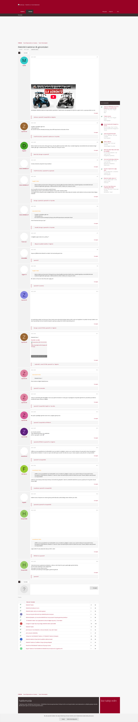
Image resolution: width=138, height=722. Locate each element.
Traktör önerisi (107, 116)
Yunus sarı (24, 241)
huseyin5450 (24, 519)
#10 (97, 291)
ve (39, 285)
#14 (97, 412)
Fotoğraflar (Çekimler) (109, 155)
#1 (97, 57)
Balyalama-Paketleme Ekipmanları (109, 164)
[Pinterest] (110, 705)
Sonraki (25, 53)
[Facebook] (102, 705)
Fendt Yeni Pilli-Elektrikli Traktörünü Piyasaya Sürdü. (38, 645)
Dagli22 (24, 150)
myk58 (20, 49)
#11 (97, 333)
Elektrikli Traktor (30, 605)
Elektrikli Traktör (30, 626)
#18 (97, 494)
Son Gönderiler (105, 103)
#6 (97, 206)
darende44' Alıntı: (36, 211)
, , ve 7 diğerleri (44, 244)
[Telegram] (113, 705)
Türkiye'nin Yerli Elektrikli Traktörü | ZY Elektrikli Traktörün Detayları (42, 636)
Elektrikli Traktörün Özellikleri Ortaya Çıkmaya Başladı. (39, 642)
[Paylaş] (95, 57)
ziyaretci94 (24, 420)
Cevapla (96, 113)
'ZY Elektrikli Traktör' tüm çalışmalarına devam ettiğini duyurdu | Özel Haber (44, 620)
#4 (97, 160)
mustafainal (24, 456)
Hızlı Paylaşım (107, 120)
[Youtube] (102, 708)
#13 (97, 394)
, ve (41, 154)
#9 (97, 266)
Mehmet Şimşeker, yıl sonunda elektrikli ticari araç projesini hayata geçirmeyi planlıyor (46, 617)
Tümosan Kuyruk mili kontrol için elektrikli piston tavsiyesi (40, 614)
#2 (97, 123)
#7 (97, 233)
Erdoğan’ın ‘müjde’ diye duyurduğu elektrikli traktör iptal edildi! (41, 623)
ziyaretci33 (24, 378)
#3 (97, 142)
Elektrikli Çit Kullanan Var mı (32, 608)
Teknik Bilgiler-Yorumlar (109, 146)
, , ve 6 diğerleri (45, 117)
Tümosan (106, 182)
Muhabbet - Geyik (108, 192)
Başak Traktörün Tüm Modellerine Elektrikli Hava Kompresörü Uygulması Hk (44, 648)
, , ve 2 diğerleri (44, 442)
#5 (97, 176)
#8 (97, 249)
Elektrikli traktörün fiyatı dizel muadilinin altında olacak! (39, 639)
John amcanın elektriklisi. (32, 633)
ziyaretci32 (24, 131)
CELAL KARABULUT (24, 168)
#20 (97, 561)
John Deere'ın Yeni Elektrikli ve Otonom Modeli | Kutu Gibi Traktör (41, 630)
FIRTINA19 (24, 474)
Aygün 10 (24, 274)
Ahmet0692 (24, 258)
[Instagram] (105, 705)
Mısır (105, 112)
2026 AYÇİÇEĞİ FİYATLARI (110, 133)
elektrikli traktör (34, 49)
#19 (97, 510)
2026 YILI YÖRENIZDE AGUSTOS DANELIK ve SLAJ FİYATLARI (111, 107)
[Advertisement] (69, 28)
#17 (97, 465)
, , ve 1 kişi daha (46, 136)
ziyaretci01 (24, 300)
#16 (97, 447)
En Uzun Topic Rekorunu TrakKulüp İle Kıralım (110, 187)
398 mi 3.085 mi (107, 141)
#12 (97, 370)
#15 (97, 428)
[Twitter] (116, 705)
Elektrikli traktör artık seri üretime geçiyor (36, 611)
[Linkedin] (107, 705)
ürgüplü (24, 502)
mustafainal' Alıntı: (36, 470)
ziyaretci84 (24, 437)
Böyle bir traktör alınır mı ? (110, 178)
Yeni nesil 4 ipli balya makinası (111, 159)
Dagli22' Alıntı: (35, 181)
